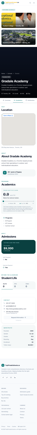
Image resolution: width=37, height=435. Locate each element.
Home (3, 73)
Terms (22, 417)
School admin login (6, 414)
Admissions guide (25, 391)
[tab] (7, 285)
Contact (22, 411)
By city (3, 401)
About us (22, 408)
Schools (10, 73)
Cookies (14, 426)
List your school (6, 408)
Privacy (22, 414)
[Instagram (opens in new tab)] (11, 377)
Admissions (31, 100)
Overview (8, 100)
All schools (4, 391)
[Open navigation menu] (34, 2)
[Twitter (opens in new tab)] (7, 377)
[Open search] (30, 2)
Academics (19, 100)
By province (4, 397)
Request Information (17, 317)
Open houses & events (26, 394)
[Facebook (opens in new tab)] (3, 377)
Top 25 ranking (5, 394)
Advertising (4, 411)
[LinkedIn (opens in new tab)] (15, 377)
